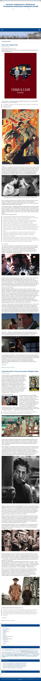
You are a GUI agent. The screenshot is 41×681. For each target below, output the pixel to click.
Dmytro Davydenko (16, 650)
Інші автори (5, 631)
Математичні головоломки (7, 636)
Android (26, 649)
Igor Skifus (5, 364)
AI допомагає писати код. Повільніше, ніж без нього (17, 662)
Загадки (4, 630)
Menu (2, 29)
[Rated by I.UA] (4, 674)
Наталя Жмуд (11, 656)
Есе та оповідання (6, 629)
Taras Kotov (4, 654)
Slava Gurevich (28, 653)
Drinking (31, 650)
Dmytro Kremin (24, 650)
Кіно (9, 46)
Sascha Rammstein (7, 653)
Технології (4, 640)
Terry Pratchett (10, 654)
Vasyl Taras (25, 654)
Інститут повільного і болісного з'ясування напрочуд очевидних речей (20, 5)
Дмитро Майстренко (20, 655)
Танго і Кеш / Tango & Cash (10, 45)
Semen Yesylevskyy (15, 653)
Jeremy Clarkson (16, 652)
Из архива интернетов (30, 655)
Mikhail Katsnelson (30, 652)
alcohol (3, 649)
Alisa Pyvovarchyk (22, 649)
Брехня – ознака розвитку (17, 667)
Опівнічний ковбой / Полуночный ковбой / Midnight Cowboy (20, 371)
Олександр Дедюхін (17, 656)
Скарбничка (6, 641)
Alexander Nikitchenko (9, 649)
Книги (4, 635)
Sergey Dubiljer (21, 653)
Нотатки (4, 637)
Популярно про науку (7, 638)
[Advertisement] (20, 20)
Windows (5, 655)
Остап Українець (22, 656)
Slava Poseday (36, 653)
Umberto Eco (18, 654)
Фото (4, 643)
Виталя (4, 666)
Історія (4, 632)
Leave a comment (6, 367)
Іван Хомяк (11, 655)
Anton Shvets (32, 649)
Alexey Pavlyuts (16, 649)
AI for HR (4, 627)
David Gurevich (9, 650)
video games (30, 654)
